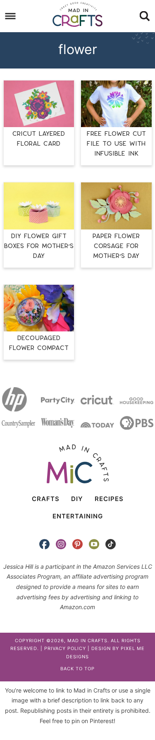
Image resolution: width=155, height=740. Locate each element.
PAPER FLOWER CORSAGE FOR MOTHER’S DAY (116, 246)
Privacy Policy (65, 648)
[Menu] (10, 16)
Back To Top (77, 668)
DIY (77, 499)
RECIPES (109, 499)
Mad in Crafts (77, 14)
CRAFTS (46, 499)
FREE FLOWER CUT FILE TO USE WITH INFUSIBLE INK (116, 144)
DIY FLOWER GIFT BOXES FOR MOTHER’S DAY (39, 246)
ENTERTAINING (77, 516)
